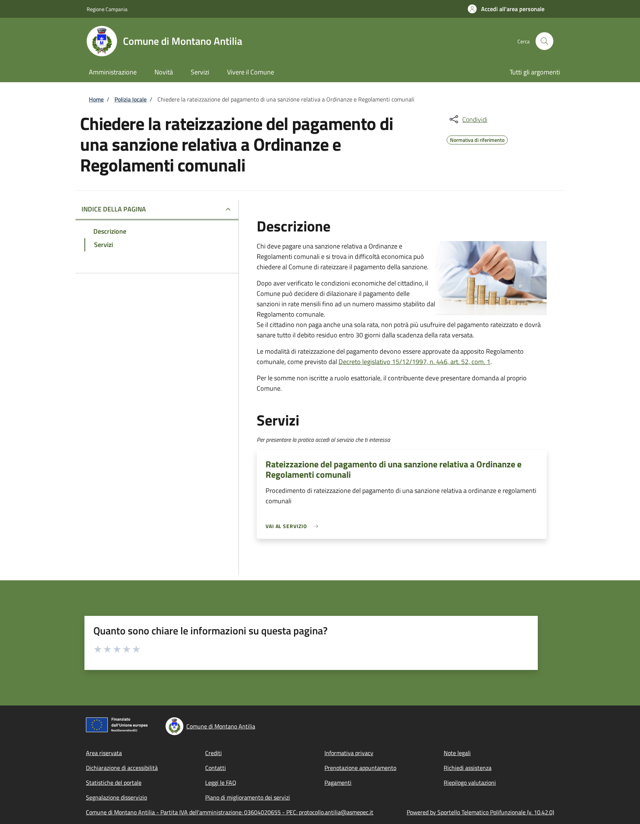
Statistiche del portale (113, 782)
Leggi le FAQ (220, 782)
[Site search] (544, 41)
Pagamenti (337, 782)
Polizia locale (130, 99)
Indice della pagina (113, 209)
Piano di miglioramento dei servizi (247, 797)
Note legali (457, 752)
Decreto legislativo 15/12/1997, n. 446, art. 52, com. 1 (414, 362)
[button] (506, 9)
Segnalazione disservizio (116, 797)
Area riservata (104, 752)
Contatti (215, 767)
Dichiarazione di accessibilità (122, 767)
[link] (294, 526)
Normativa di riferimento (477, 139)
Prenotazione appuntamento (360, 767)
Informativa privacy (348, 752)
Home (96, 99)
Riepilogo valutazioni (470, 782)
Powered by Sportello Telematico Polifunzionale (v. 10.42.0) (480, 812)
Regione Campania (107, 9)
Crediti (213, 752)
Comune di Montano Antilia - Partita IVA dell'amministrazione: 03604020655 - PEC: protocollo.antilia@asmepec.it (229, 812)
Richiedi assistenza (467, 767)
